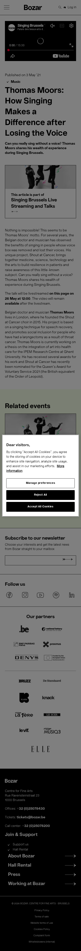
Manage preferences (40, 483)
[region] (40, 476)
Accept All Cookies (40, 506)
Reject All (40, 495)
